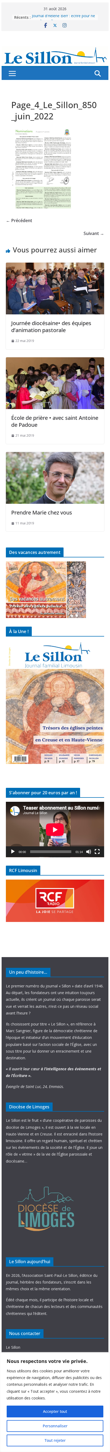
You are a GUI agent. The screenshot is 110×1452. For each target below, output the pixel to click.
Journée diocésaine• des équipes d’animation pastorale (51, 326)
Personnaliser (55, 1425)
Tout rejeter (55, 1440)
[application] (55, 829)
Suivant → (94, 233)
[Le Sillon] (55, 50)
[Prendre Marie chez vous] (55, 456)
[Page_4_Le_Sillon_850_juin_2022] (42, 131)
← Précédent (19, 220)
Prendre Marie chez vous (41, 512)
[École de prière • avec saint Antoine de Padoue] (55, 361)
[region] (55, 1402)
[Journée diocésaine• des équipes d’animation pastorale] (55, 266)
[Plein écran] (97, 851)
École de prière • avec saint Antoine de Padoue (54, 421)
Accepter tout (55, 1411)
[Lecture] (12, 851)
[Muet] (88, 851)
